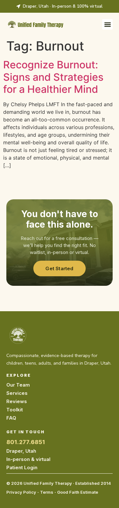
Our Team (18, 385)
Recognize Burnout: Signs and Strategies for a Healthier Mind (53, 76)
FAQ (11, 418)
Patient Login (21, 467)
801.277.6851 (25, 442)
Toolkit (14, 410)
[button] (107, 24)
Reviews (16, 401)
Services (17, 393)
